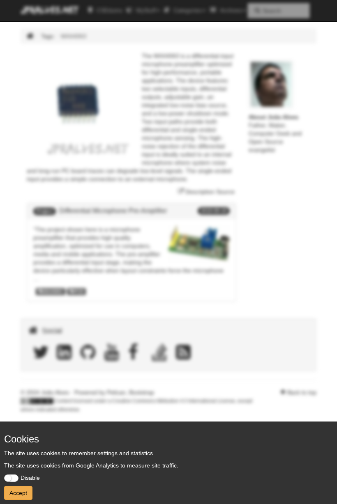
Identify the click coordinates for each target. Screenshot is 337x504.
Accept (18, 493)
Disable (30, 477)
